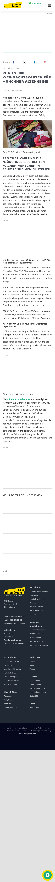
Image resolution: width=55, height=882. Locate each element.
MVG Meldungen (10, 677)
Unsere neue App (36, 610)
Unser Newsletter (36, 607)
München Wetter (36, 637)
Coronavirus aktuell (11, 661)
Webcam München (37, 641)
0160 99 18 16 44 (19, 623)
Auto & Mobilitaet (10, 684)
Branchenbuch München (39, 645)
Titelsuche (8, 696)
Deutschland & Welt (11, 680)
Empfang (33, 614)
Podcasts (33, 661)
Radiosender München (29, 731)
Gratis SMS (34, 696)
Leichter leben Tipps (37, 688)
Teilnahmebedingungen (13, 640)
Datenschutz (8, 636)
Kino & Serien (35, 680)
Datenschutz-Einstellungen (14, 643)
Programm (34, 595)
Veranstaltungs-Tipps (38, 692)
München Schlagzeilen (38, 630)
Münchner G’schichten (18, 399)
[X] (24, 62)
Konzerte (7, 704)
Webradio (32, 733)
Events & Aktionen (36, 599)
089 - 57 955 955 (16, 620)
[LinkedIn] (35, 62)
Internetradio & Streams (39, 591)
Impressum (8, 633)
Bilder (32, 665)
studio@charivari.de (16, 616)
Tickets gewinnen (10, 707)
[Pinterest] (45, 62)
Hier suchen (34, 707)
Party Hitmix (8, 700)
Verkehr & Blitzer (10, 673)
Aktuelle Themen (36, 626)
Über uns (33, 603)
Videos (32, 669)
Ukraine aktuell (9, 665)
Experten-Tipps (35, 684)
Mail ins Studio (9, 630)
